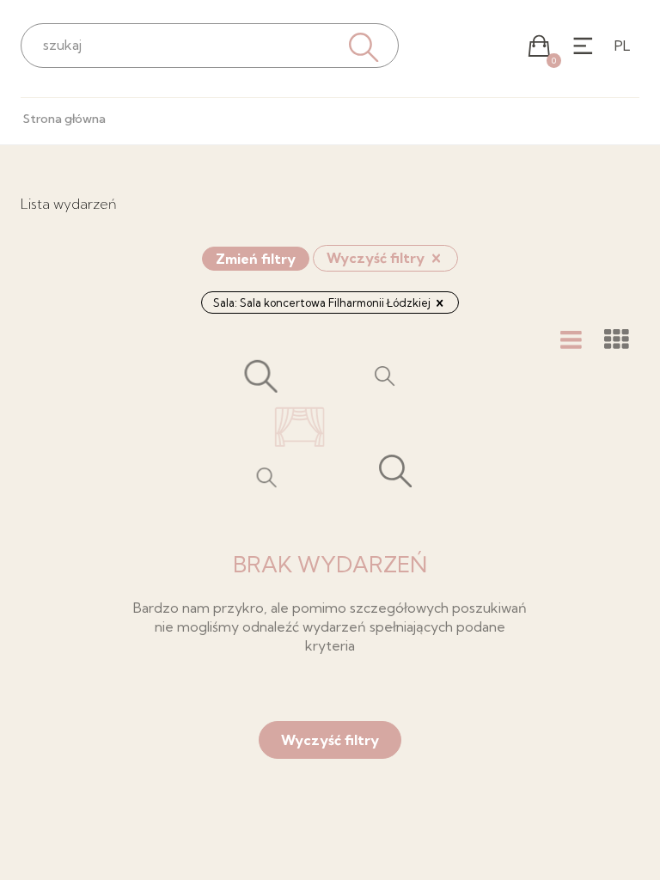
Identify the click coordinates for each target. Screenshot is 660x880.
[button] (539, 46)
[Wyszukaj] (362, 45)
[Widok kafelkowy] (616, 339)
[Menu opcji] (583, 46)
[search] (209, 44)
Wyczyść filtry (377, 257)
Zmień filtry (256, 258)
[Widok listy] (571, 339)
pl (622, 45)
